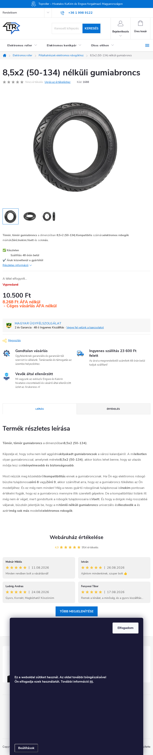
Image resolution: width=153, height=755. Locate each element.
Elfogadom (125, 628)
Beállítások (26, 748)
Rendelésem (10, 13)
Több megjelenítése (76, 611)
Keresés (91, 28)
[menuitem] (22, 45)
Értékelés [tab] (113, 409)
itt (91, 681)
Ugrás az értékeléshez (58, 82)
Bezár (31, 340)
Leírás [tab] (39, 409)
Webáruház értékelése (76, 537)
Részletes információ (15, 265)
